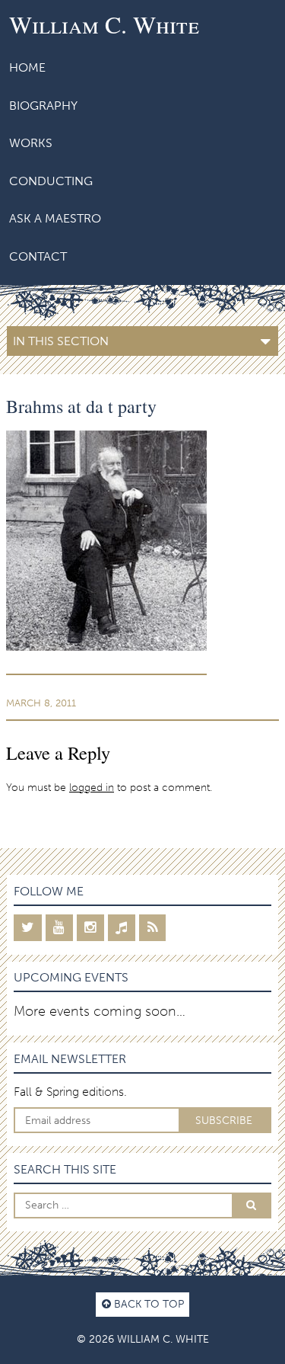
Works (30, 143)
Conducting (51, 181)
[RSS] (152, 927)
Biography (43, 105)
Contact (38, 256)
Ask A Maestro (55, 218)
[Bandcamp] (121, 927)
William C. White (104, 24)
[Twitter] (28, 927)
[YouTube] (59, 927)
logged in (91, 787)
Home (27, 67)
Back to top (147, 1304)
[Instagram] (90, 927)
